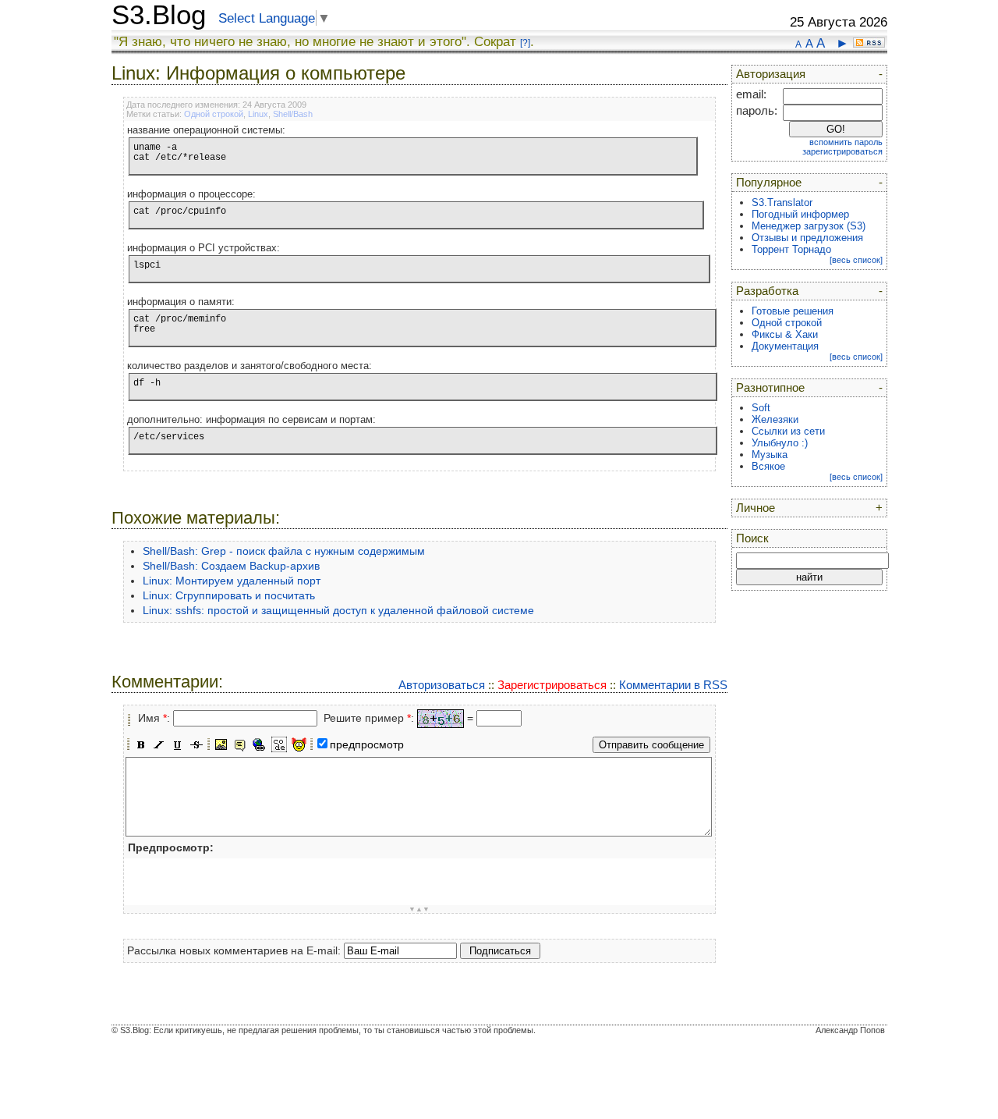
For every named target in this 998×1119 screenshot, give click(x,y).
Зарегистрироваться (552, 684)
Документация (785, 346)
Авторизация (770, 74)
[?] (525, 42)
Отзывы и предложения (807, 237)
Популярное (769, 182)
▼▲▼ (419, 909)
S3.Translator (782, 202)
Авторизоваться (441, 684)
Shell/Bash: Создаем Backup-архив (231, 566)
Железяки (775, 419)
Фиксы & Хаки (785, 334)
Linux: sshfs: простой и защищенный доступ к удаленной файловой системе (338, 610)
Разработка (767, 291)
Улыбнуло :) (780, 443)
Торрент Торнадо (791, 249)
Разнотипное (770, 388)
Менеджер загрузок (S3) (808, 226)
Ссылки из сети (788, 431)
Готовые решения (792, 311)
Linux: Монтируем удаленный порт (231, 580)
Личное (755, 508)
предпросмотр (367, 744)
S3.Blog (158, 15)
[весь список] (856, 260)
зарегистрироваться (842, 151)
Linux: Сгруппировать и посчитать (229, 595)
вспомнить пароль (846, 142)
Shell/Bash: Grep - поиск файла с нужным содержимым (284, 551)
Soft (761, 408)
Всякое (768, 466)
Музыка (769, 454)
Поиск (752, 538)
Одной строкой (213, 114)
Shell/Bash (293, 114)
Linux (258, 114)
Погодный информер (800, 214)
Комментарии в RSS (673, 684)
